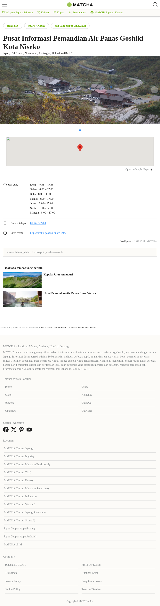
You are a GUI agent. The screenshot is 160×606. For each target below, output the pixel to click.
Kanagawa (10, 410)
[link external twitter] (14, 431)
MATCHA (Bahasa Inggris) (19, 456)
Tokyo (8, 386)
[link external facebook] (6, 431)
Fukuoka (9, 402)
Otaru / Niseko (36, 25)
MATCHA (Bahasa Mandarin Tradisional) (27, 464)
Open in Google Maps (137, 169)
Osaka (85, 386)
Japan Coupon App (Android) (20, 536)
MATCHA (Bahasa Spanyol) (19, 520)
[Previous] (5, 89)
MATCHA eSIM (13, 544)
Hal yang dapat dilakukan (19, 12)
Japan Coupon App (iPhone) (19, 528)
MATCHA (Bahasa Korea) (18, 480)
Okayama (87, 410)
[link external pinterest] (22, 431)
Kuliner (45, 12)
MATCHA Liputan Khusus (109, 12)
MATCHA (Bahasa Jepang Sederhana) (25, 512)
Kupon (60, 12)
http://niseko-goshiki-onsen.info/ (48, 232)
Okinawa (86, 402)
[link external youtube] (30, 431)
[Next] (154, 89)
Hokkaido (13, 25)
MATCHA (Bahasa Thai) (17, 472)
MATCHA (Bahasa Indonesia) (20, 496)
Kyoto (8, 394)
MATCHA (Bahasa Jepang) (19, 448)
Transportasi (79, 12)
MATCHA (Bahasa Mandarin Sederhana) (26, 488)
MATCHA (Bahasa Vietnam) (19, 504)
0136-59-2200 (38, 223)
